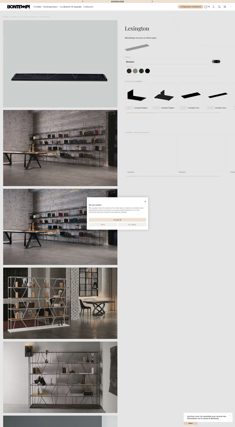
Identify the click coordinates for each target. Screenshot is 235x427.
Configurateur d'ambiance (190, 7)
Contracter (88, 6)
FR (209, 7)
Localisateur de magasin (70, 6)
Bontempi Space (117, 1)
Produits (37, 6)
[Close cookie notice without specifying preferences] (145, 201)
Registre (191, 423)
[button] (83, 1)
